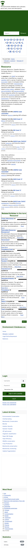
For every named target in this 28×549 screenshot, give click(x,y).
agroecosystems (19, 91)
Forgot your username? (9, 404)
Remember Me (8, 389)
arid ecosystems (6, 91)
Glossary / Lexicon (8, 334)
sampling (4, 80)
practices (20, 148)
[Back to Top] (25, 546)
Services (18, 203)
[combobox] (11, 33)
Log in (14, 398)
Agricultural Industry (8, 278)
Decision (4, 261)
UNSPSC (15, 111)
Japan (6, 512)
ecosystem (4, 82)
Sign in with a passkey (15, 393)
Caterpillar (7, 506)
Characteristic (9, 529)
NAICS (15, 141)
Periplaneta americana (10, 508)
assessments (5, 98)
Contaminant (8, 521)
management (5, 203)
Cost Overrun (6, 269)
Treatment (8, 517)
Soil (5, 493)
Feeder (7, 516)
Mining (3, 121)
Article (6, 497)
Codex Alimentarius (8, 218)
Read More (20, 237)
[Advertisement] (14, 20)
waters (12, 89)
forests (23, 89)
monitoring (12, 95)
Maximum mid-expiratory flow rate (14, 501)
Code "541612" (21, 141)
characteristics (18, 84)
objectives (15, 205)
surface (7, 89)
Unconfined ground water (11, 499)
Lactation (6, 504)
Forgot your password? (9, 402)
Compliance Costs (7, 249)
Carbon (7, 519)
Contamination (9, 514)
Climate (7, 510)
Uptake (6, 523)
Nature (4, 301)
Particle (7, 527)
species (13, 164)
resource (10, 115)
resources (9, 143)
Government (5, 240)
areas (18, 147)
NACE (15, 119)
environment (17, 160)
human (3, 207)
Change (7, 525)
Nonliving (10, 160)
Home (4, 331)
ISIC (14, 130)
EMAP (13, 76)
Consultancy (5, 290)
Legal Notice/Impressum (10, 336)
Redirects (5, 339)
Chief (3, 309)
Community (7, 495)
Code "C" (19, 119)
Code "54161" (21, 201)
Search (24, 33)
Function (6, 503)
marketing (10, 205)
